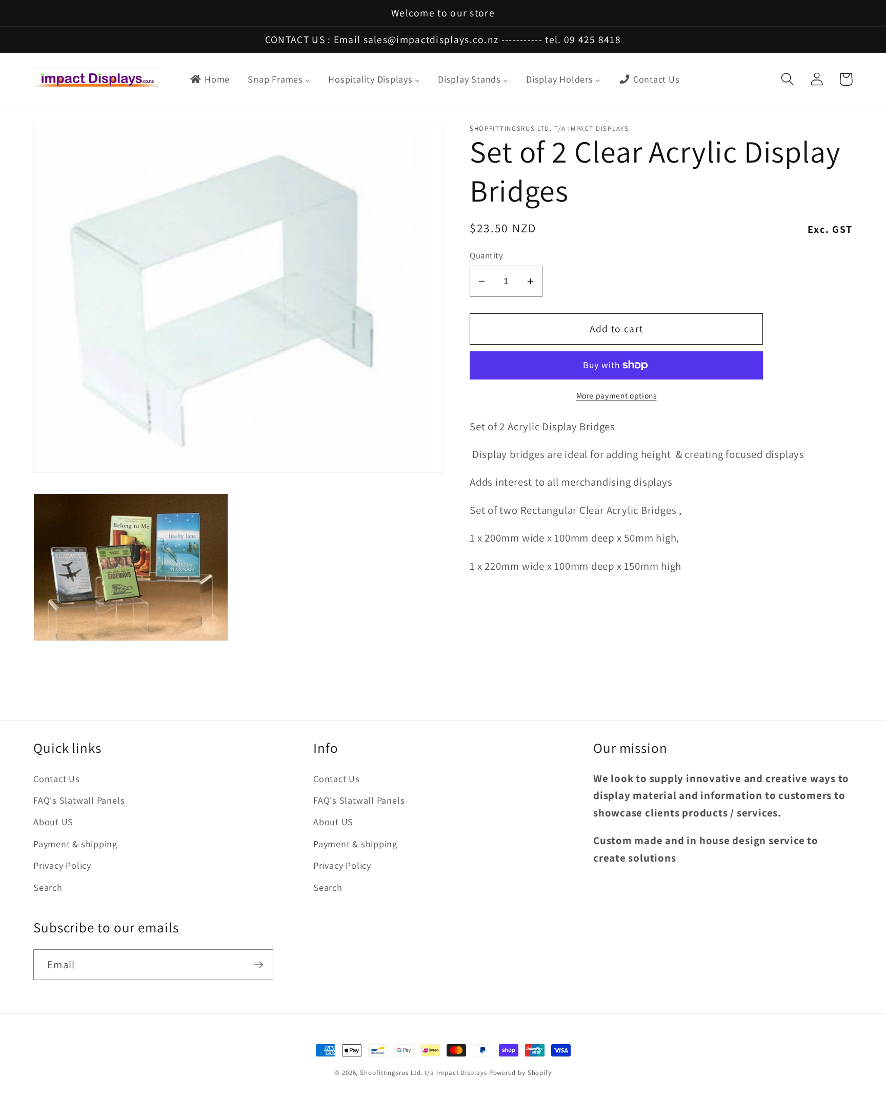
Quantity (486, 255)
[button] (787, 79)
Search (48, 887)
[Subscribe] (258, 965)
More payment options (616, 395)
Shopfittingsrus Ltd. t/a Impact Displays (423, 1072)
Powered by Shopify (520, 1072)
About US (53, 821)
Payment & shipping (75, 843)
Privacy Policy (62, 865)
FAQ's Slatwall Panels (79, 800)
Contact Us (56, 778)
